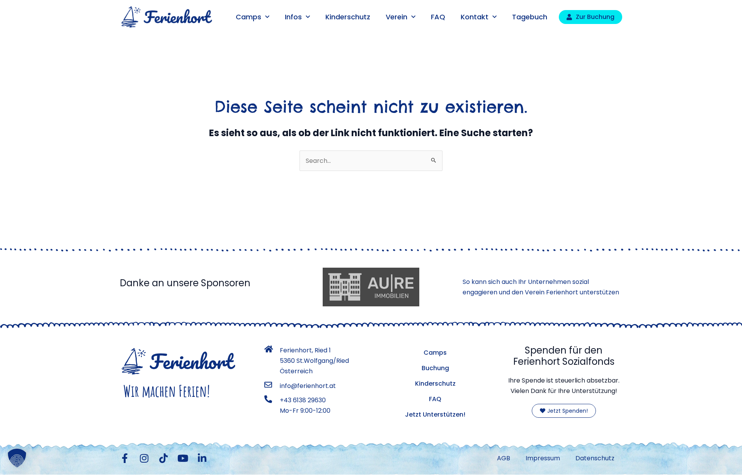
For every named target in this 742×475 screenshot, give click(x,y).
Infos (293, 17)
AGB (503, 458)
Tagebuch (529, 17)
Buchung (435, 368)
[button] (17, 458)
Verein (396, 17)
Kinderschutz (347, 17)
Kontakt (474, 17)
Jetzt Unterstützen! (435, 414)
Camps (248, 17)
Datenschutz (594, 458)
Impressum (543, 458)
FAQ (438, 17)
